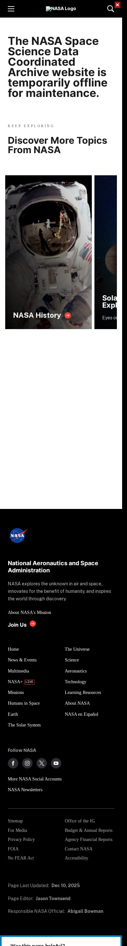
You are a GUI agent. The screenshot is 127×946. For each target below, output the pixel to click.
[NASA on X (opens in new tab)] (41, 763)
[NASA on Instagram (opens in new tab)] (27, 763)
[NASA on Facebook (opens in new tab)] (13, 763)
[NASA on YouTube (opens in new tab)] (56, 763)
